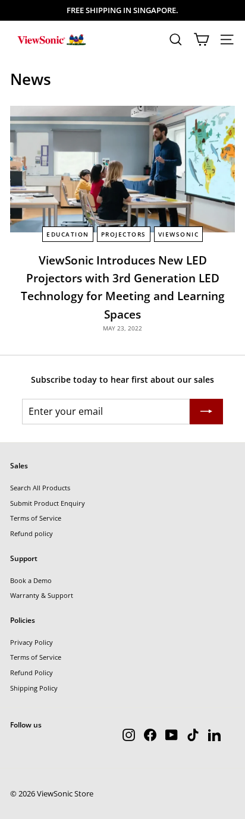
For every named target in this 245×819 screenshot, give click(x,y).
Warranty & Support (41, 595)
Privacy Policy (31, 642)
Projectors (123, 234)
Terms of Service (35, 518)
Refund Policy (31, 672)
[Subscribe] (206, 412)
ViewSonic (178, 234)
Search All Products (40, 487)
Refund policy (31, 533)
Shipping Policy (34, 687)
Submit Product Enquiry (47, 503)
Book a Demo (31, 580)
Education (67, 234)
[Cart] (201, 39)
